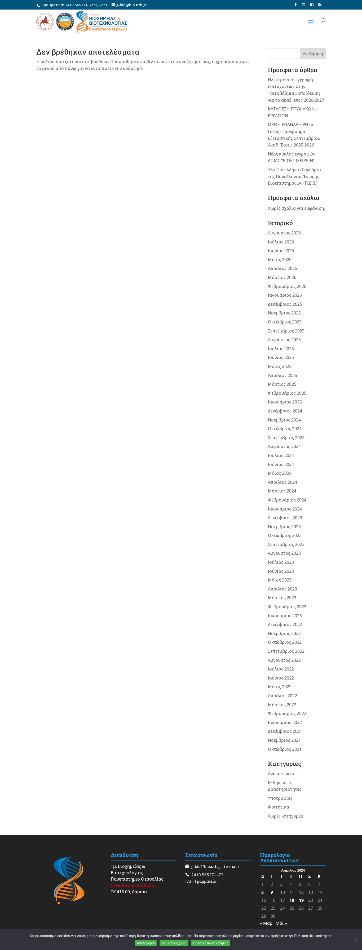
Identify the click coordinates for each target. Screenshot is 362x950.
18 (291, 900)
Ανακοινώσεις (282, 773)
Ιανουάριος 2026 (285, 295)
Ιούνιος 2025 (281, 357)
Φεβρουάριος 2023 (287, 607)
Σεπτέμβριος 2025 (286, 331)
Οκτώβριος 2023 (285, 535)
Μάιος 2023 (280, 580)
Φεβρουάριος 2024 (287, 500)
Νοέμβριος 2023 (284, 527)
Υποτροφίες (280, 798)
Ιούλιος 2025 (281, 349)
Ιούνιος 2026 (281, 251)
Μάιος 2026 (280, 260)
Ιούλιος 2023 (281, 562)
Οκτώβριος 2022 (285, 642)
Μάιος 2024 (280, 473)
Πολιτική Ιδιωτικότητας (210, 943)
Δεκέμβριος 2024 (285, 411)
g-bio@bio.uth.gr (206, 866)
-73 (188, 881)
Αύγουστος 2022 (284, 660)
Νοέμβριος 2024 (284, 420)
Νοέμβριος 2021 (284, 740)
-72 (220, 874)
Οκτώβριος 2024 (285, 429)
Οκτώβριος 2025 (285, 322)
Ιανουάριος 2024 (285, 509)
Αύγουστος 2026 (284, 233)
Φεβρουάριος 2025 (287, 393)
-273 (103, 4)
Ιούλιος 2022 (281, 669)
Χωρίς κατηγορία (285, 816)
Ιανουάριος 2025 (285, 402)
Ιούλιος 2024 (281, 455)
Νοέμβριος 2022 (284, 633)
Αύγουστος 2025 (284, 340)
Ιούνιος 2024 (281, 464)
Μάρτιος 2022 (282, 705)
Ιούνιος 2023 (281, 571)
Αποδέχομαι (146, 943)
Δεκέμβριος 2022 (285, 624)
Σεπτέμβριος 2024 (286, 438)
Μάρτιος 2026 (282, 277)
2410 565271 (76, 4)
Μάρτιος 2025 (282, 384)
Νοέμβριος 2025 (284, 313)
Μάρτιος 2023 (282, 598)
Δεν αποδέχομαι (174, 943)
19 (301, 900)
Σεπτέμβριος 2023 (286, 544)
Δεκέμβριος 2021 (285, 731)
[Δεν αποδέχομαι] (355, 939)
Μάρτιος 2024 (282, 491)
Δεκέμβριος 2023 (285, 518)
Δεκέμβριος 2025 (285, 304)
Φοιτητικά (278, 807)
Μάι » (281, 923)
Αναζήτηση (313, 53)
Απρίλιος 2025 (282, 375)
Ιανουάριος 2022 (285, 722)
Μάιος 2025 (280, 366)
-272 (93, 4)
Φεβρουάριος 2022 (287, 713)
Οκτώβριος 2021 (285, 749)
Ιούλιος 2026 (281, 242)
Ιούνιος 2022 (281, 678)
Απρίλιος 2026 (282, 268)
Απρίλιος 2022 (282, 696)
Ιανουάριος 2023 (285, 616)
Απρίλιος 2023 (282, 589)
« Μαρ (266, 923)
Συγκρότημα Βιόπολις (133, 885)
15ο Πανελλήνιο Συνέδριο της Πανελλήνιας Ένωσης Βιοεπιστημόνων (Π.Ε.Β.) (294, 176)
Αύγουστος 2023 (284, 553)
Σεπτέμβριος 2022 (286, 651)
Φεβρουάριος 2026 (287, 286)
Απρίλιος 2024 (282, 482)
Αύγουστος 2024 (284, 446)
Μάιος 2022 (280, 687)
